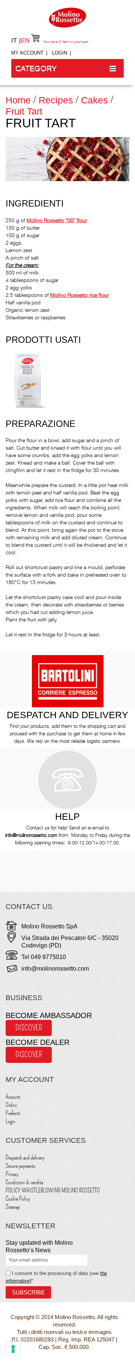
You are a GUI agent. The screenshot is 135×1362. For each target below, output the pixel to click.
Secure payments (20, 1166)
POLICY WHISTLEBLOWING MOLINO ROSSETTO (53, 1190)
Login (59, 53)
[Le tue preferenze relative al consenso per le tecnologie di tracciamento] (13, 1349)
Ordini (11, 1105)
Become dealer (37, 1042)
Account (13, 1097)
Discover (28, 1028)
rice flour (79, 295)
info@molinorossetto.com (55, 968)
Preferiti (13, 1113)
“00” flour (57, 220)
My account (27, 53)
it (15, 40)
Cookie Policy (18, 1199)
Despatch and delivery (25, 1157)
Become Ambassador (49, 1015)
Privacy (12, 1174)
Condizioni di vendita (24, 1182)
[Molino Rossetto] (67, 17)
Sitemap (13, 1207)
